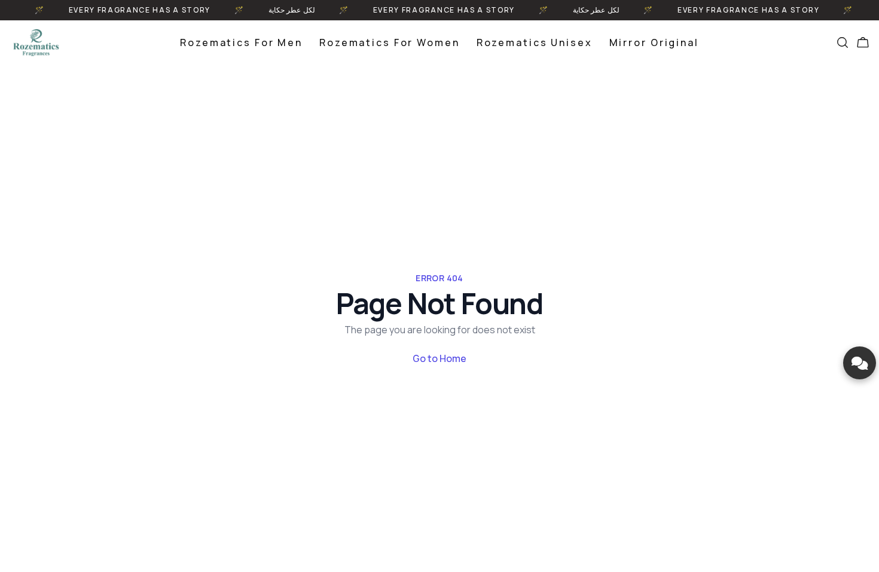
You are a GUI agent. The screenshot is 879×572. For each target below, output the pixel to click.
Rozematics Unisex (535, 42)
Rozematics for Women (389, 42)
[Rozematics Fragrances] (36, 42)
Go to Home (439, 358)
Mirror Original (654, 42)
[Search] (842, 42)
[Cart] (862, 42)
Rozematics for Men (241, 42)
